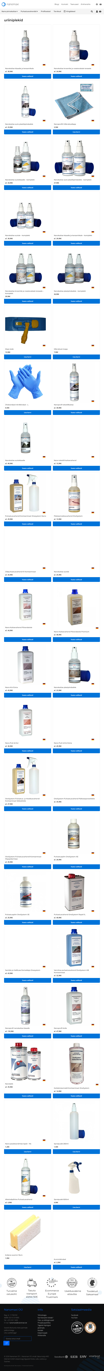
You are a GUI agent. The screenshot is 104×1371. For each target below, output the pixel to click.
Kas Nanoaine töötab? (45, 1318)
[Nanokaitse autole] (74, 549)
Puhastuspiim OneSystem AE (66, 857)
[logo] (10, 4)
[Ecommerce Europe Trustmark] (52, 1283)
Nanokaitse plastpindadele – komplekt (70, 291)
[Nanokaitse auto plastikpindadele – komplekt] (74, 157)
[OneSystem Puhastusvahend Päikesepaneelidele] (74, 776)
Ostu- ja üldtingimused (46, 1320)
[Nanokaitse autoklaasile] (25, 438)
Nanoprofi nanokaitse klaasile (17, 1028)
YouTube (74, 1318)
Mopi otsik (9, 349)
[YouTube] (100, 4)
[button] (18, 11)
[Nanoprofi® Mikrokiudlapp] (74, 101)
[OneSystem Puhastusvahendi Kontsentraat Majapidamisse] (25, 834)
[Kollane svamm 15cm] (25, 1232)
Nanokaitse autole (61, 572)
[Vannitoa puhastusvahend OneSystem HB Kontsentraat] (74, 947)
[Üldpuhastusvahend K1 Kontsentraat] (25, 549)
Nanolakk (9, 1084)
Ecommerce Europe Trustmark (52, 1293)
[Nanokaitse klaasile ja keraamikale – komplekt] (74, 213)
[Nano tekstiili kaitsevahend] (74, 438)
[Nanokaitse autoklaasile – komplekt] (25, 157)
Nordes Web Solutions (16, 1365)
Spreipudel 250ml (61, 1144)
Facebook (74, 1315)
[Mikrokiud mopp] (74, 326)
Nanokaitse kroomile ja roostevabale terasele (72, 68)
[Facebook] (97, 4)
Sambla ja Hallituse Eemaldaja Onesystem (22, 970)
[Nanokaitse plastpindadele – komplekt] (74, 268)
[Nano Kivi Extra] (25, 665)
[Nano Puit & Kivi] (25, 720)
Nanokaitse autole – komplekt (17, 235)
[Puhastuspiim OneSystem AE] (74, 834)
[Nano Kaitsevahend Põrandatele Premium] (76, 607)
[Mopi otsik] (25, 326)
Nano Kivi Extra (11, 687)
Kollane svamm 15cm (14, 1255)
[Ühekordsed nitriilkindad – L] (25, 382)
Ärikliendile (42, 1335)
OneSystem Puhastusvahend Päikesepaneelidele (74, 799)
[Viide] (97, 11)
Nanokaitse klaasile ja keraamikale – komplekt (73, 235)
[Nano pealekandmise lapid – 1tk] (25, 1121)
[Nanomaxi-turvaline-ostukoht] (77, 1327)
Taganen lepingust (44, 1325)
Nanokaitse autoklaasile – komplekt (20, 180)
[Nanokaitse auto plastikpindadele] (25, 101)
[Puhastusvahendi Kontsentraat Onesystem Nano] (25, 493)
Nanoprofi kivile (60, 1028)
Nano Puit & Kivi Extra (63, 743)
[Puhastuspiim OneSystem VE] (25, 892)
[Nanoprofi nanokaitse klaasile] (25, 1005)
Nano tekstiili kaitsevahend (65, 460)
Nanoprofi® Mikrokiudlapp (65, 124)
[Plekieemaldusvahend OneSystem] (74, 493)
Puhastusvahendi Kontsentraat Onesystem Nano (25, 516)
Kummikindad (60, 1259)
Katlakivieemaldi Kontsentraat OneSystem (71, 1088)
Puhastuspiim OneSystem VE (17, 915)
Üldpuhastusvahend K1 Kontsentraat (20, 572)
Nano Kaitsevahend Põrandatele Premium (71, 632)
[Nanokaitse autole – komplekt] (25, 213)
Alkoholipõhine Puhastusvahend (18, 1199)
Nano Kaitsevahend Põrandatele (18, 627)
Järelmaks (41, 1328)
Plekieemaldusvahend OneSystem (68, 516)
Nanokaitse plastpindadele (65, 687)
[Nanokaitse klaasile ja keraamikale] (25, 46)
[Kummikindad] (76, 1234)
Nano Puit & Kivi (11, 743)
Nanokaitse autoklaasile (15, 460)
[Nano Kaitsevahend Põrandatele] (25, 605)
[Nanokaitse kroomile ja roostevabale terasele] (74, 46)
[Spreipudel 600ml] (74, 1177)
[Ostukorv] (100, 11)
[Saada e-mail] (6, 1343)
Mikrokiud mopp (61, 349)
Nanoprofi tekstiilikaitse (64, 405)
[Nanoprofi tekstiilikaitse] (74, 382)
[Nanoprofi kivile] (74, 1005)
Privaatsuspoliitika (44, 1323)
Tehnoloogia (42, 1315)
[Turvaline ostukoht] (12, 1283)
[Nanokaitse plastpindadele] (74, 665)
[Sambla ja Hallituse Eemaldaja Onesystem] (25, 947)
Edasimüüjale (42, 1333)
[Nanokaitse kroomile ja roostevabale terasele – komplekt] (25, 268)
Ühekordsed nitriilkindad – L (16, 405)
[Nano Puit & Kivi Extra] (74, 720)
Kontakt (40, 1330)
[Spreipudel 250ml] (74, 1121)
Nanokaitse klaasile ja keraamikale (19, 68)
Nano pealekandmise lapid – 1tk (18, 1144)
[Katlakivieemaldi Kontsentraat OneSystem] (76, 1063)
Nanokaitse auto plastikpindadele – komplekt (73, 180)
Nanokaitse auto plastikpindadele (19, 124)
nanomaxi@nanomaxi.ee (18, 1323)
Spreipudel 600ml (61, 1199)
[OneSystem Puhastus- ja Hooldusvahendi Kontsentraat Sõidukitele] (25, 776)
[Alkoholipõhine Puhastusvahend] (25, 1177)
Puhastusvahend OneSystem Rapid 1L (70, 915)
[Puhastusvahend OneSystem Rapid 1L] (74, 892)
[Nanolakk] (25, 1061)
